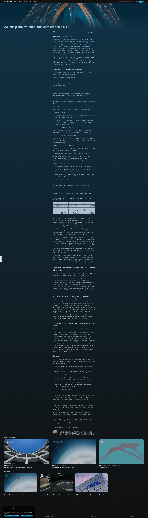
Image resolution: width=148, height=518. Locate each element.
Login (136, 1)
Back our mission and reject (12, 515)
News (15, 1)
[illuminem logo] (8, 2)
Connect (20, 1)
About (35, 1)
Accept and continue (26, 515)
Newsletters (1, 258)
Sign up (141, 1)
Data (30, 1)
